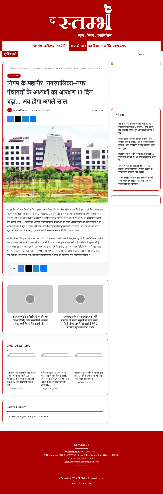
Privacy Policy (85, 483)
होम (39, 46)
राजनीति (106, 46)
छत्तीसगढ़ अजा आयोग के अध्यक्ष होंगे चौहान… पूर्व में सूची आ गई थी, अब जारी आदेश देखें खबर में (88, 375)
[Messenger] (33, 119)
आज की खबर (78, 46)
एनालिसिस (62, 46)
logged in (24, 416)
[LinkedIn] (25, 119)
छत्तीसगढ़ (49, 46)
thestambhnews (20, 110)
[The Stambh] (81, 20)
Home (12, 68)
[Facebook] (10, 119)
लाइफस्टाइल (120, 46)
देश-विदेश (93, 46)
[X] (18, 119)
